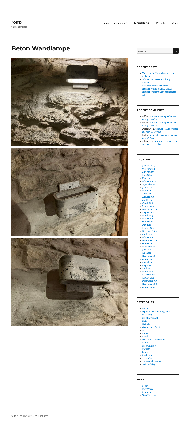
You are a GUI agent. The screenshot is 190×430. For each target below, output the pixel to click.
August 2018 (148, 197)
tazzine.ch (147, 355)
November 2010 (149, 284)
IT (143, 330)
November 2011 (149, 256)
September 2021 (149, 184)
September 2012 (149, 246)
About (175, 23)
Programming (149, 346)
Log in (145, 386)
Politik (145, 343)
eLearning (147, 314)
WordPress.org (149, 395)
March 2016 (147, 203)
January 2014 (148, 228)
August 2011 (147, 262)
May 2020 (146, 190)
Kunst (145, 333)
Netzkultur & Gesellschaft (154, 339)
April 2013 (147, 234)
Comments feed (149, 392)
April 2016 (147, 200)
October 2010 (148, 287)
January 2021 (148, 187)
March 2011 (147, 271)
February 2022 (149, 181)
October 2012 (148, 243)
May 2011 (146, 265)
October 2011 (148, 259)
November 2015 (149, 209)
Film (144, 321)
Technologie (148, 358)
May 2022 (146, 178)
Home (105, 23)
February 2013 (148, 237)
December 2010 (149, 281)
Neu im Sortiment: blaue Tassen (157, 89)
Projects (160, 23)
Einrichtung (141, 22)
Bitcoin (145, 308)
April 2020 (147, 194)
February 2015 (149, 218)
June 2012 (146, 253)
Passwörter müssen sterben (155, 85)
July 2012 (146, 250)
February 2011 (148, 274)
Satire (145, 352)
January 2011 (148, 278)
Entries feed (147, 389)
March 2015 (147, 215)
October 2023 (148, 169)
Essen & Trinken (150, 318)
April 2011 (146, 268)
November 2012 (149, 240)
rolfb (16, 22)
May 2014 (146, 225)
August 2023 (148, 172)
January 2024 (148, 166)
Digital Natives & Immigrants (156, 311)
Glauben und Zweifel (152, 327)
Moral (145, 336)
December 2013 (149, 231)
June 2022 (147, 175)
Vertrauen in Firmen (152, 361)
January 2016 (148, 206)
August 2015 (148, 212)
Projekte (146, 349)
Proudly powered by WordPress (33, 416)
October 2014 (148, 222)
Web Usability (148, 364)
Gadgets (146, 324)
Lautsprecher (120, 23)
